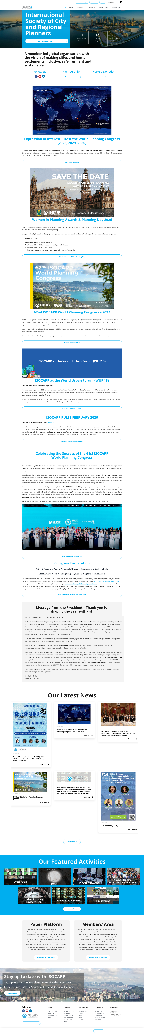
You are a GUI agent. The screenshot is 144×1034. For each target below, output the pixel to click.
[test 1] (89, 868)
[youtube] (39, 76)
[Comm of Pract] (68, 887)
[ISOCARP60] (27, 6)
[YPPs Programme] (123, 868)
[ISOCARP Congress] (20, 868)
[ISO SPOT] (54, 868)
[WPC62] (72, 263)
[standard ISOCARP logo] (30, 1014)
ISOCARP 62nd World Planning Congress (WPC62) (28, 798)
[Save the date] (72, 169)
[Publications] (103, 887)
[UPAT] (34, 887)
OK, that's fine (98, 1031)
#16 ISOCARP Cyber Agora (110, 826)
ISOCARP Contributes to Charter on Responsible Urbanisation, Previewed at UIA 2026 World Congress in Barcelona (118, 733)
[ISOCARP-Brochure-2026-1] (72, 85)
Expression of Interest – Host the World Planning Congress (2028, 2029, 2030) (72, 731)
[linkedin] (43, 76)
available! (51, 423)
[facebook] (36, 76)
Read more (44, 764)
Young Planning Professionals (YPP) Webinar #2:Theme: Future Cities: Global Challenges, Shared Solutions (29, 759)
